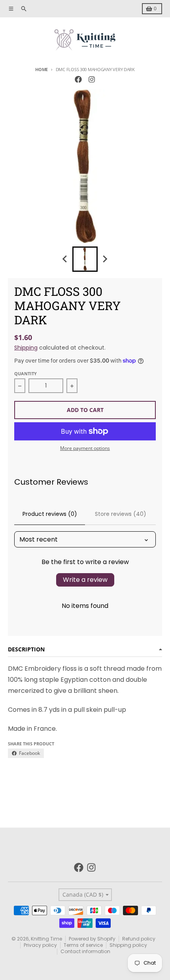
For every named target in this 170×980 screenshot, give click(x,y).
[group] (85, 259)
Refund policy (138, 938)
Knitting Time (46, 938)
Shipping (26, 348)
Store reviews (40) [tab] (120, 514)
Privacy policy (40, 945)
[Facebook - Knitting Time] (78, 79)
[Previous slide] (65, 259)
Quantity (25, 373)
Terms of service (83, 945)
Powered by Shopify (92, 938)
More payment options (85, 448)
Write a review (85, 579)
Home (41, 69)
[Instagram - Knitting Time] (92, 79)
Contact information (85, 951)
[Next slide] (104, 259)
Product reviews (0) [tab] (50, 514)
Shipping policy (128, 945)
